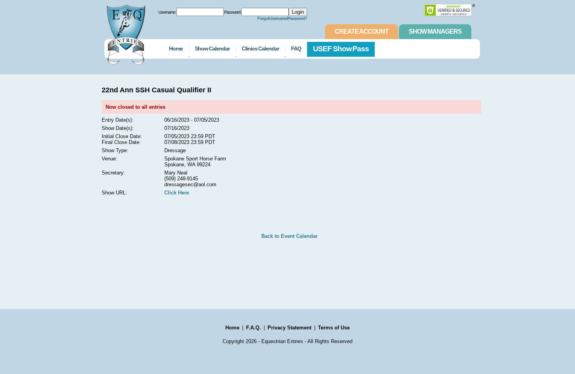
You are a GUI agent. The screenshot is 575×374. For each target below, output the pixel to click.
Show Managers (435, 31)
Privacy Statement (289, 328)
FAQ (296, 48)
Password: (232, 12)
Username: (167, 12)
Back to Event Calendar (289, 236)
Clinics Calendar (260, 48)
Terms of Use (334, 328)
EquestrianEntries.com (125, 32)
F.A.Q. (253, 328)
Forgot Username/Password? (282, 18)
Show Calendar (212, 48)
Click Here (176, 193)
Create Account (361, 31)
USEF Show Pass (341, 49)
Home (176, 48)
